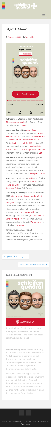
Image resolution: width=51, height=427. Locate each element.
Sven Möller (30, 37)
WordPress (25, 424)
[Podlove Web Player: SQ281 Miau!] (25, 79)
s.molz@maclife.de (36, 173)
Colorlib (36, 421)
